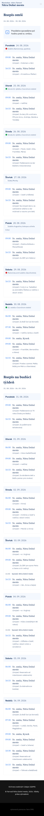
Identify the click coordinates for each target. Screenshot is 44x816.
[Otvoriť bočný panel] (41, 4)
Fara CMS (30, 809)
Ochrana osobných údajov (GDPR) (22, 787)
